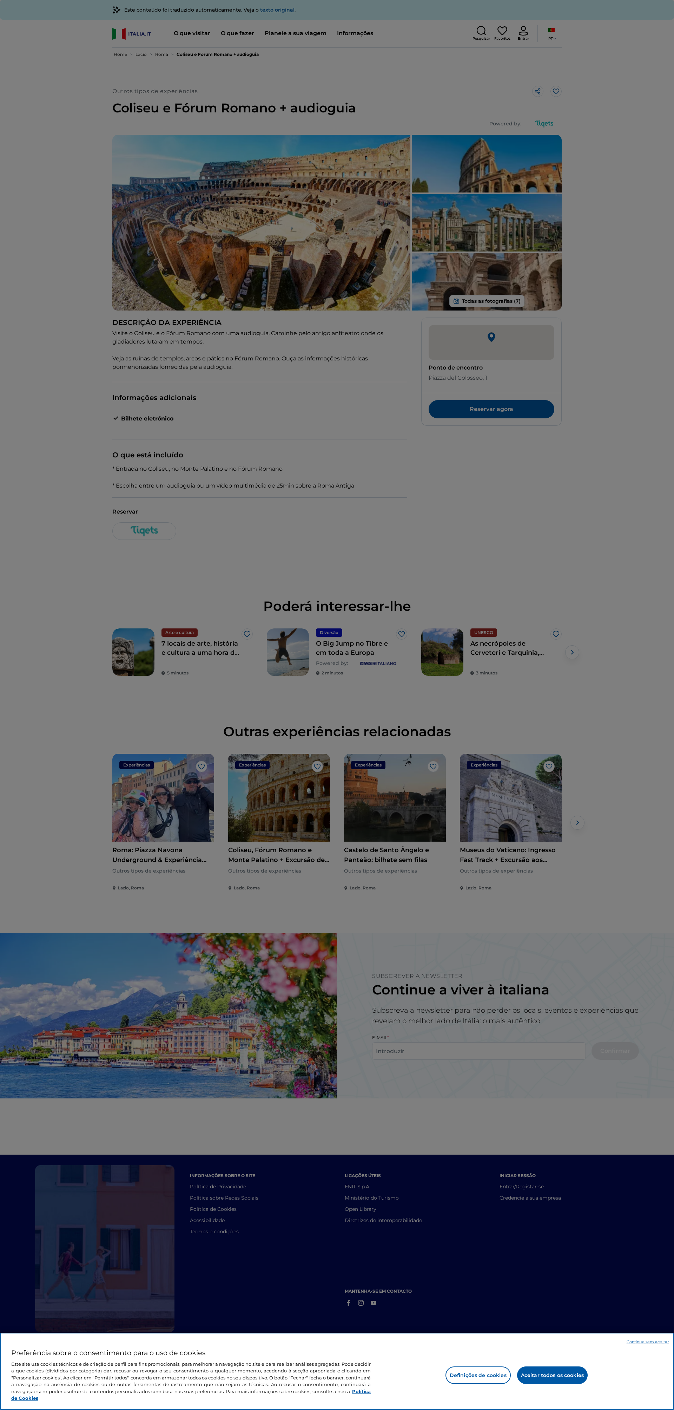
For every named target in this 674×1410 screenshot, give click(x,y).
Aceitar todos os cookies (552, 1375)
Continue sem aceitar (648, 1341)
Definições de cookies (478, 1375)
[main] (337, 1371)
